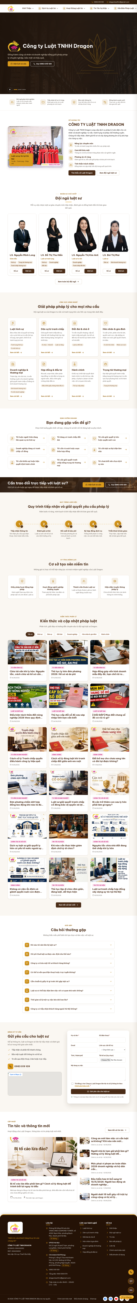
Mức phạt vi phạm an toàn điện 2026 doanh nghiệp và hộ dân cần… (108, 1166)
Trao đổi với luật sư (21, 66)
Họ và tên (75, 1035)
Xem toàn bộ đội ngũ (67, 282)
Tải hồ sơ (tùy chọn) (106, 1055)
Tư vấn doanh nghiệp (17, 392)
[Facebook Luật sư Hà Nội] (111, 1299)
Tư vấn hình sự (15, 348)
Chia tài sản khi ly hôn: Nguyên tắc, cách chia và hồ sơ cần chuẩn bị (27, 674)
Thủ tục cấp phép (78, 385)
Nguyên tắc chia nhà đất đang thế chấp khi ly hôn (109, 847)
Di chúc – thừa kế (47, 345)
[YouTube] (116, 1299)
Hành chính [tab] (105, 634)
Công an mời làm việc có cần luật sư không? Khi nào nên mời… (109, 1140)
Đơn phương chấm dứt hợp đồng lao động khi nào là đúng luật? (27, 805)
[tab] (15, 89)
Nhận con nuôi (121, 345)
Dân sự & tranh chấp (52, 329)
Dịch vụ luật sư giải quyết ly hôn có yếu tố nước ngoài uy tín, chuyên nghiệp (25, 848)
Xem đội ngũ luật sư (108, 173)
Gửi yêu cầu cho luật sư (99, 1091)
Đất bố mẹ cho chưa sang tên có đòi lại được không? (108, 760)
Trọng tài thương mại (114, 369)
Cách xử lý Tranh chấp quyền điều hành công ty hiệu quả (26, 760)
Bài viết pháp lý (115, 1241)
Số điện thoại (104, 1035)
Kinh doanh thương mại (18, 388)
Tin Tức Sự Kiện (100, 8)
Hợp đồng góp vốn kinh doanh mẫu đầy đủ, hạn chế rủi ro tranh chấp (109, 674)
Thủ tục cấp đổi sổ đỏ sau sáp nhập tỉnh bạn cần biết (68, 716)
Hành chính (78, 369)
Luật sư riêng (59, 345)
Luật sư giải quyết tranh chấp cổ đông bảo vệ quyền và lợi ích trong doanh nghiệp (67, 805)
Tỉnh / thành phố (77, 1055)
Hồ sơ (16, 271)
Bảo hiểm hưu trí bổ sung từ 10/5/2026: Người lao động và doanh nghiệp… (108, 1182)
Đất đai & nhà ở (80, 329)
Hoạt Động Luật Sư (74, 8)
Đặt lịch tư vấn (94, 485)
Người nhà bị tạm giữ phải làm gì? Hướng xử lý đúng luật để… (110, 1152)
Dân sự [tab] (49, 634)
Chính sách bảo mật (82, 1086)
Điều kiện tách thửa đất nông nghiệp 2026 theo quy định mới (26, 717)
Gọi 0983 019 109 (48, 66)
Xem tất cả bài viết (67, 905)
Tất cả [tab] (30, 634)
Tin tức (112, 1237)
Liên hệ (112, 1246)
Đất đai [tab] (59, 634)
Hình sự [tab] (39, 634)
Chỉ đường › (54, 1238)
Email (73, 1045)
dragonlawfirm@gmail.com (60, 1278)
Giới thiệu (113, 1228)
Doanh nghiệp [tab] (72, 634)
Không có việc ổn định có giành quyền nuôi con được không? (25, 892)
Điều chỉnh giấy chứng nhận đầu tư (52, 385)
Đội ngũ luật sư (115, 1233)
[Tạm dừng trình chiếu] (10, 89)
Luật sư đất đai (77, 345)
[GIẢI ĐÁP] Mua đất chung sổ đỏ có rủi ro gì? (108, 716)
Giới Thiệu (26, 8)
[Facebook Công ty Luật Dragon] (105, 1299)
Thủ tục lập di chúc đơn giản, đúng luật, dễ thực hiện (67, 890)
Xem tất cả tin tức (116, 1130)
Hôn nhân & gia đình (114, 329)
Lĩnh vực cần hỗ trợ (106, 1045)
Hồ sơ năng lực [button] (126, 1297)
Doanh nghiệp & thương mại (19, 371)
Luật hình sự (17, 329)
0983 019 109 (22, 1066)
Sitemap (93, 1299)
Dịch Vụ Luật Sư (49, 8)
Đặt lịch (28, 271)
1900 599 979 (62, 1274)
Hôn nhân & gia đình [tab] (89, 634)
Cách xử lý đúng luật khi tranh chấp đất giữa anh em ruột (68, 760)
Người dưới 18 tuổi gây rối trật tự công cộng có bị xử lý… (109, 1196)
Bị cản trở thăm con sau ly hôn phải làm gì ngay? (109, 803)
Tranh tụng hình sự (16, 345)
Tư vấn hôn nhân (109, 345)
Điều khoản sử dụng (117, 1255)
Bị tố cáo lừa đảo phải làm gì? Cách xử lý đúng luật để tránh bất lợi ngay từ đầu (40, 1185)
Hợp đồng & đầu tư (51, 369)
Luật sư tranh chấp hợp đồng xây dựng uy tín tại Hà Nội (108, 890)
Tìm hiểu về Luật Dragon (82, 173)
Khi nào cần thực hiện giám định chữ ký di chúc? (66, 847)
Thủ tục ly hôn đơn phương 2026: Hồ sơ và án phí (66, 673)
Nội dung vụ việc (77, 1065)
